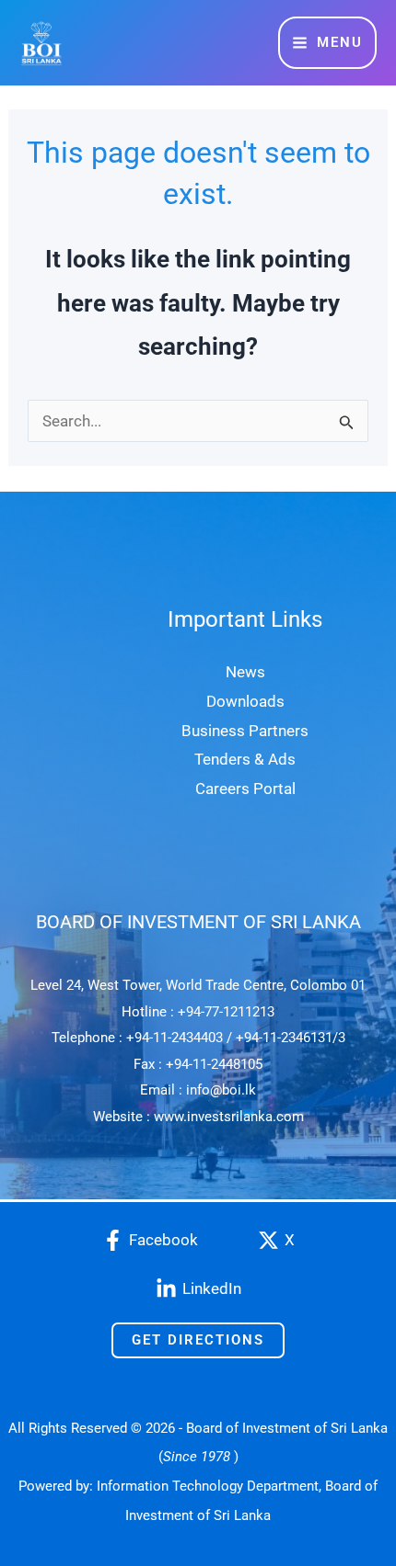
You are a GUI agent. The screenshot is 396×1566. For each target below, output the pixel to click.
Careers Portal (245, 788)
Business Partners (245, 730)
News (245, 672)
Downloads (245, 701)
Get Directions (198, 1340)
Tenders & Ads (245, 759)
